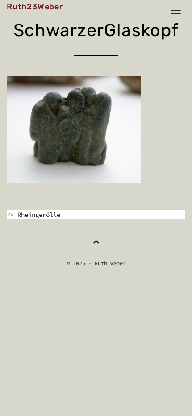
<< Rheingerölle (33, 215)
